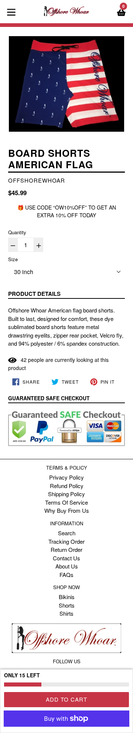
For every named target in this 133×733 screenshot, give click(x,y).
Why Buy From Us (66, 510)
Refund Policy (66, 486)
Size (13, 259)
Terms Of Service (66, 502)
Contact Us (66, 558)
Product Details (34, 294)
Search (66, 533)
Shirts (66, 613)
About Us (66, 566)
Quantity (17, 232)
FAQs (66, 574)
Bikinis (67, 597)
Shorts (67, 605)
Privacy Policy (66, 477)
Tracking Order (66, 541)
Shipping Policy (66, 494)
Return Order (66, 549)
